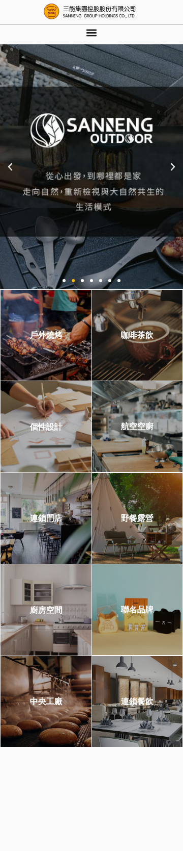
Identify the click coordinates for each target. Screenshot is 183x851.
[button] (91, 32)
